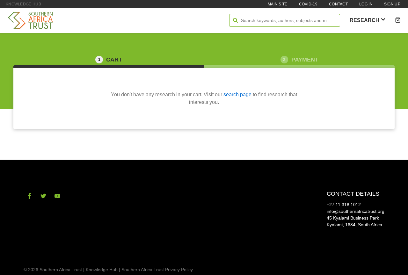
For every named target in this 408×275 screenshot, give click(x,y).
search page (237, 94)
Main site (278, 4)
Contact (338, 4)
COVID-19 (308, 4)
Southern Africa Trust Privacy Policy (157, 269)
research (365, 20)
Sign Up (392, 4)
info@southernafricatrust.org (355, 211)
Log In (366, 4)
